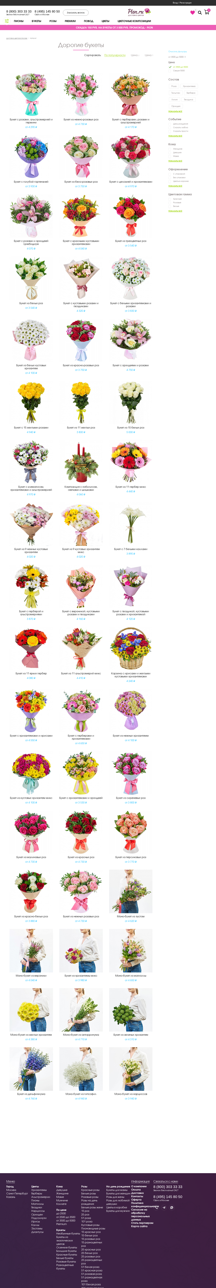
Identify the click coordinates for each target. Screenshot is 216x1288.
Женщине (177, 149)
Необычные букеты (68, 1233)
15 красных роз (91, 1231)
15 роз (85, 1210)
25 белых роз (89, 1252)
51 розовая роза (91, 1273)
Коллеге (61, 1203)
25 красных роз (91, 1249)
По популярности (115, 55)
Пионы (18, 20)
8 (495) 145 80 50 (47, 11)
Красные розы (90, 1189)
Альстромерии (40, 1196)
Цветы (105, 20)
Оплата (136, 1189)
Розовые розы (89, 1196)
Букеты (36, 20)
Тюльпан (175, 93)
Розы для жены (115, 1196)
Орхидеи (37, 1214)
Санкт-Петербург (17, 1193)
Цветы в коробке (116, 1207)
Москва (11, 1189)
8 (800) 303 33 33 (18, 11)
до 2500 (61, 1213)
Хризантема (189, 86)
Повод (88, 20)
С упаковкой (179, 174)
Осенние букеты (66, 1247)
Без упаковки (179, 177)
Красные (177, 199)
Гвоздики (36, 1207)
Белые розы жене (92, 1207)
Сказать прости (180, 131)
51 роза (86, 1217)
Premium (70, 20)
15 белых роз (89, 1235)
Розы (52, 20)
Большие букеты (66, 1250)
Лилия (174, 99)
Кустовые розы (90, 1224)
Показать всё (175, 111)
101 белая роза (91, 1284)
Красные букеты (66, 1254)
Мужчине (62, 1200)
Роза (173, 86)
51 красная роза (91, 1270)
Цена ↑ (149, 55)
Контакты (137, 1196)
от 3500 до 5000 (176, 57)
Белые (176, 206)
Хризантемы (39, 1189)
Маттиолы (37, 1203)
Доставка (137, 1192)
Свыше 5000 (179, 70)
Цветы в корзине (181, 181)
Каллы (35, 1224)
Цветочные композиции (134, 20)
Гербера (191, 93)
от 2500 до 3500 (65, 1216)
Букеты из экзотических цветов (64, 1240)
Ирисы (35, 1221)
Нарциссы (38, 1210)
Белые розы (88, 1193)
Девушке (177, 152)
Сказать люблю (180, 127)
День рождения (180, 124)
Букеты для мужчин (118, 1210)
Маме (176, 156)
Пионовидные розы (93, 1228)
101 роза (86, 1221)
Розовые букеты (66, 1261)
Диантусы (37, 1231)
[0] (192, 12)
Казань (10, 1196)
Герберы (36, 1193)
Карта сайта (139, 1226)
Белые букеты (64, 1257)
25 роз (85, 1214)
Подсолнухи (38, 1217)
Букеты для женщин (118, 1193)
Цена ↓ (135, 55)
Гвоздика (188, 99)
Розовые (177, 202)
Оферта (136, 1199)
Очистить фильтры (177, 51)
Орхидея (175, 106)
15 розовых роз (90, 1238)
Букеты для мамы (116, 1189)
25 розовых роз (90, 1256)
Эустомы (36, 1228)
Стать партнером (142, 1222)
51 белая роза (90, 1266)
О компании (139, 1186)
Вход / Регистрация (182, 3)
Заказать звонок (76, 12)
